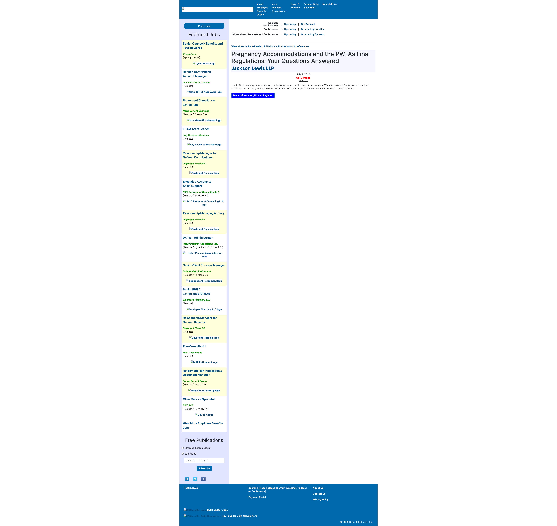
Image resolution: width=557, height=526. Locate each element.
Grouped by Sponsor (312, 34)
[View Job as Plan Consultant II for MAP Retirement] (204, 361)
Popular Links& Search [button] (311, 6)
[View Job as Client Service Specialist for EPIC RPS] (204, 414)
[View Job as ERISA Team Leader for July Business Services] (204, 144)
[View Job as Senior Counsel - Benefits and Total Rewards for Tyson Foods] (204, 63)
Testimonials (191, 487)
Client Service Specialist (199, 399)
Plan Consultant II (194, 346)
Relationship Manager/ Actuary (204, 213)
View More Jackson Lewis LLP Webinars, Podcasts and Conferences (270, 46)
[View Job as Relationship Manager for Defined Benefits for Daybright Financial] (204, 337)
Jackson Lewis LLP (252, 68)
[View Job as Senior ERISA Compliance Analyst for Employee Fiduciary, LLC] (204, 309)
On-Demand (308, 24)
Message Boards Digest (198, 447)
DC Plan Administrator (198, 237)
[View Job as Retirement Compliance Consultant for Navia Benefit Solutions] (204, 120)
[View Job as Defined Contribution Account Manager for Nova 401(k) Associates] (204, 91)
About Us (318, 487)
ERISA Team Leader (196, 129)
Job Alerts (190, 453)
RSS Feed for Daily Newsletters (239, 515)
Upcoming (290, 24)
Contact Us (319, 493)
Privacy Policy (320, 499)
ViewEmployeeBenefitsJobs (262, 9)
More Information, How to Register (253, 95)
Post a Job (204, 26)
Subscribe (204, 468)
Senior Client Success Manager (204, 265)
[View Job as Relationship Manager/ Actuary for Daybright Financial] (204, 228)
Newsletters (329, 4)
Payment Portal (257, 497)
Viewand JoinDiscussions (278, 7)
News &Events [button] (295, 6)
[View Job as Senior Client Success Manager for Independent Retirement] (204, 280)
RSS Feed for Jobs (217, 509)
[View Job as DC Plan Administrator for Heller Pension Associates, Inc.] (204, 254)
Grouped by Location (313, 29)
